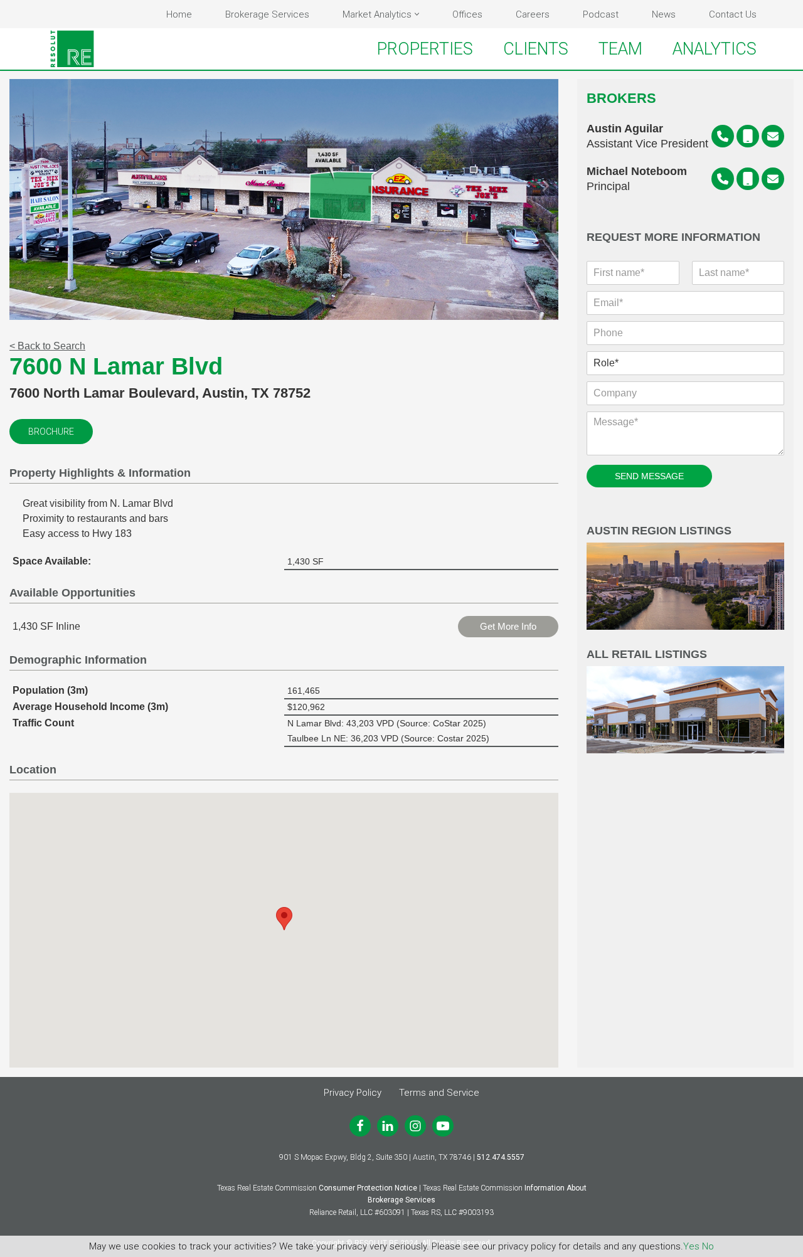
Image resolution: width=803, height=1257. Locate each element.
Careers (533, 14)
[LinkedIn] (387, 1126)
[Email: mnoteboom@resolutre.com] (773, 178)
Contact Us (733, 14)
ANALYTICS (715, 49)
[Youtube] (443, 1126)
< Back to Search (47, 346)
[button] (417, 14)
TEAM (620, 49)
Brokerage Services (267, 14)
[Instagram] (415, 1126)
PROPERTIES (425, 49)
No (708, 1246)
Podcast (601, 14)
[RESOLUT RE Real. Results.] (72, 49)
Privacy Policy (352, 1092)
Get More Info (508, 626)
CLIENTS (535, 49)
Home (179, 14)
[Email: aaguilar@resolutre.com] (773, 136)
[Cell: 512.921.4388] (748, 136)
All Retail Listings (647, 654)
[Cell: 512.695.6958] (748, 178)
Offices (467, 14)
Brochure (51, 432)
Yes (691, 1246)
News (664, 14)
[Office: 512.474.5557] (722, 136)
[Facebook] (360, 1126)
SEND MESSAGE (649, 476)
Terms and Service (439, 1092)
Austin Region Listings (659, 531)
